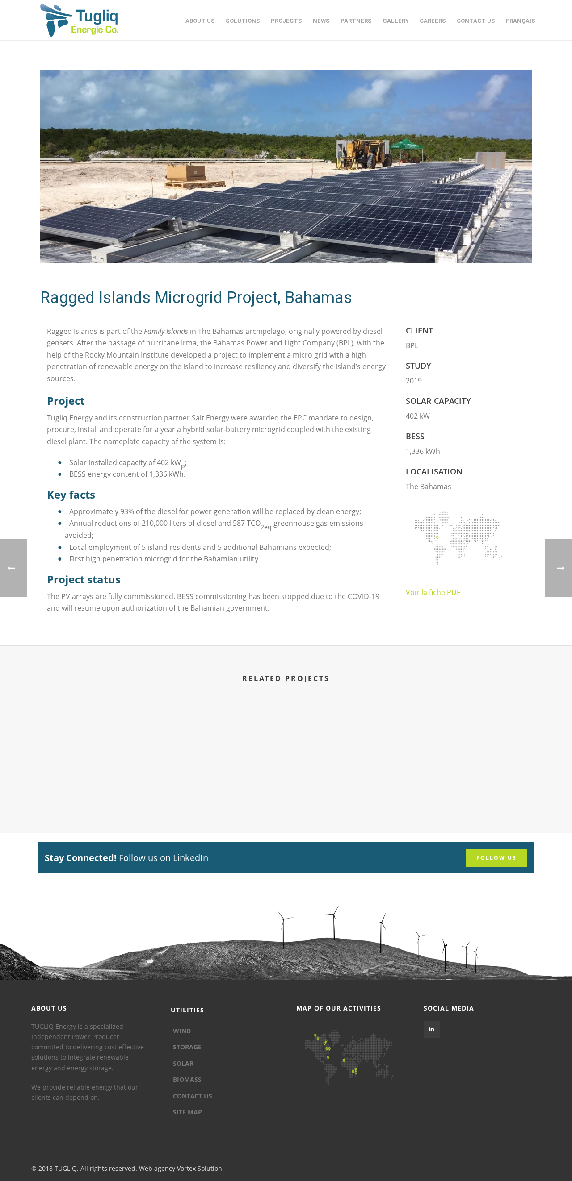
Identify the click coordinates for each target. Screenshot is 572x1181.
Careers (433, 20)
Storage (187, 1047)
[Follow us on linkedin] (432, 1029)
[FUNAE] (222, 742)
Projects (286, 20)
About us (200, 20)
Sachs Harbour (478, 788)
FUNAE (222, 788)
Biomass (187, 1079)
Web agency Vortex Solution (180, 1168)
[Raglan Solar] (93, 742)
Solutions (243, 20)
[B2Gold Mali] (350, 742)
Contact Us (476, 20)
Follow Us (496, 857)
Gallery (396, 20)
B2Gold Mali (350, 788)
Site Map (187, 1112)
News (321, 20)
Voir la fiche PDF (433, 592)
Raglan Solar (94, 788)
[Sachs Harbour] (478, 742)
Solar (183, 1063)
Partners (356, 20)
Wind (182, 1031)
